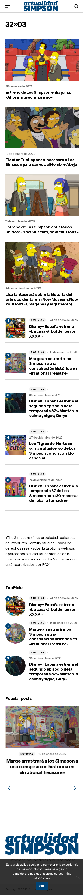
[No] (78, 877)
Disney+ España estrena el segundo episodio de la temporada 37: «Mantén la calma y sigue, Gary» (53, 408)
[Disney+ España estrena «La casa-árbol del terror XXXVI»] (15, 606)
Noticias (37, 319)
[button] (7, 6)
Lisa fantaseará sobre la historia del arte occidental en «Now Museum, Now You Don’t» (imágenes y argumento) (41, 299)
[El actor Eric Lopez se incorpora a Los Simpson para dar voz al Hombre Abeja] (42, 127)
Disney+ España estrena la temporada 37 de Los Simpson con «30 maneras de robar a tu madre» (54, 493)
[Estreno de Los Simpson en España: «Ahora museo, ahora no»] (42, 60)
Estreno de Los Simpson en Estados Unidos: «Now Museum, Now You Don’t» (41, 229)
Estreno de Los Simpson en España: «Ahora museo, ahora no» (38, 95)
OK (42, 886)
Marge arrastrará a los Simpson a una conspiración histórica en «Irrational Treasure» (53, 366)
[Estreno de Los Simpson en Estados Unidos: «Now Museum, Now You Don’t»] (42, 195)
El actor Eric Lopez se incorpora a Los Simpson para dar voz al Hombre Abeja (41, 162)
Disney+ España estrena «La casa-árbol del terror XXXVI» (52, 331)
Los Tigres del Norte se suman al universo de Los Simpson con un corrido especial (52, 451)
